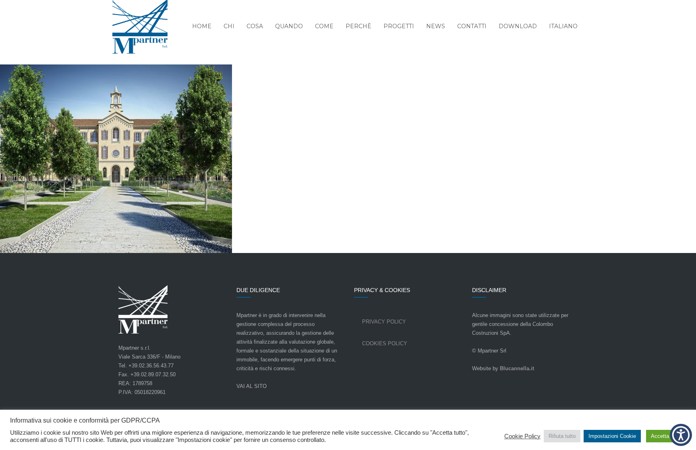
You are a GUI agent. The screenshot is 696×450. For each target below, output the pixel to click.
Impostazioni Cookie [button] (612, 436)
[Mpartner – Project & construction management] (134, 27)
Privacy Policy (384, 322)
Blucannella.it (517, 368)
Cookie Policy (522, 436)
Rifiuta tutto (562, 436)
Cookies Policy (384, 343)
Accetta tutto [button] (666, 436)
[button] (681, 435)
